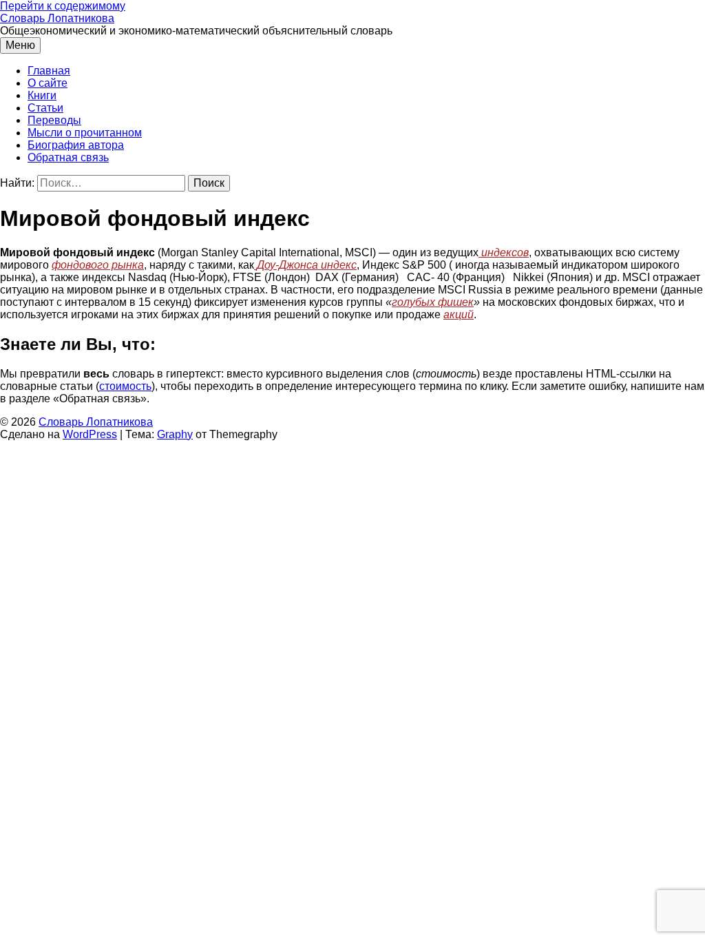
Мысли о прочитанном (85, 132)
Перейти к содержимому (62, 6)
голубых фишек (433, 302)
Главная (49, 70)
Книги (42, 95)
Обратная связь (68, 157)
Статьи (45, 108)
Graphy (175, 434)
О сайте (47, 83)
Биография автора (76, 145)
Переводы (54, 120)
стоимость (125, 386)
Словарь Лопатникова (57, 18)
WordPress (90, 434)
